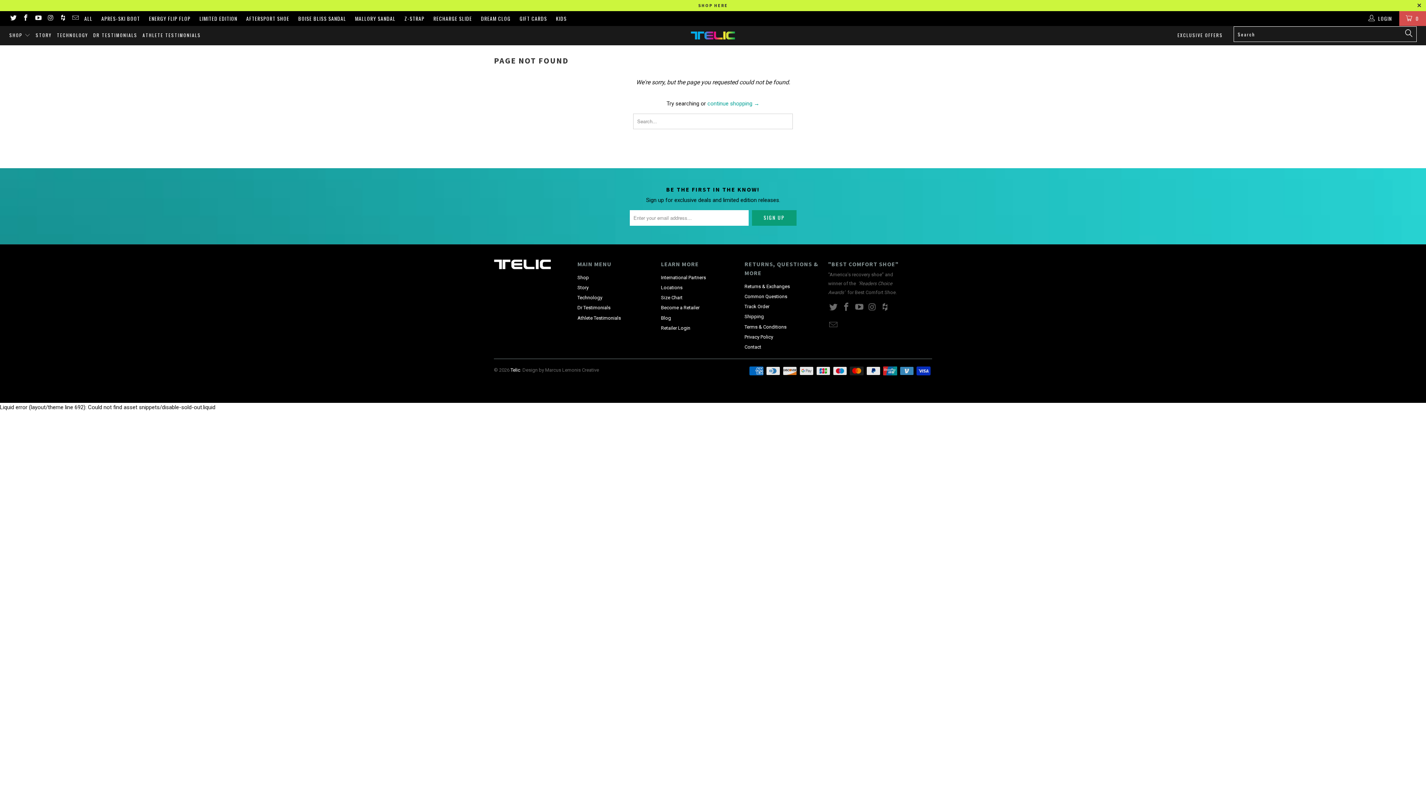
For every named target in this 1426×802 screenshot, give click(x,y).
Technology (72, 35)
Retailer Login (675, 328)
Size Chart (672, 297)
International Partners (683, 277)
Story (44, 35)
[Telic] (713, 35)
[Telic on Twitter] (13, 19)
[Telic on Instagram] (50, 19)
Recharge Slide (452, 18)
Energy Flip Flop (170, 18)
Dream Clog (496, 18)
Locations (672, 287)
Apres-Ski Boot (120, 18)
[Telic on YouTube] (38, 19)
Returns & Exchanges (767, 286)
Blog (666, 318)
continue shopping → (733, 103)
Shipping (754, 316)
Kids (561, 18)
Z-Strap (414, 18)
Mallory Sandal (375, 18)
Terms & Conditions (766, 327)
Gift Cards (533, 18)
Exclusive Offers (1200, 35)
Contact (753, 347)
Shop (17, 35)
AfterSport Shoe (267, 18)
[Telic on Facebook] (25, 19)
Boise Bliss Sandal (322, 18)
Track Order (757, 306)
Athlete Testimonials (172, 35)
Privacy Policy (759, 337)
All (88, 18)
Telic (515, 370)
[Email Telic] (75, 19)
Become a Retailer (680, 307)
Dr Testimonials (115, 35)
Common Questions (766, 296)
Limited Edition (218, 18)
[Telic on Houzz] (62, 19)
